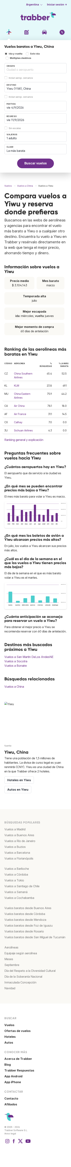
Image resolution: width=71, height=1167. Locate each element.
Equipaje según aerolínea (20, 953)
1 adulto (12, 138)
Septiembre (11, 965)
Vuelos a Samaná (15, 892)
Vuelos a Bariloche (16, 868)
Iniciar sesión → (57, 4)
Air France (20, 414)
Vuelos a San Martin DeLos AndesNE (29, 657)
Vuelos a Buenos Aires (19, 835)
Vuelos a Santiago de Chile (22, 886)
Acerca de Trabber (18, 1059)
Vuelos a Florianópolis (18, 858)
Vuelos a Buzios (15, 847)
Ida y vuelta (15, 53)
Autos (8, 1042)
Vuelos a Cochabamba (19, 898)
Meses (8, 959)
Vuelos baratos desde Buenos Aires (27, 908)
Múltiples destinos (20, 58)
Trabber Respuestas (19, 1070)
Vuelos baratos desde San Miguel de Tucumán (34, 937)
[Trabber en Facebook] (14, 1143)
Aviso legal (10, 1133)
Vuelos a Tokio (14, 880)
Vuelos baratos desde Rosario (24, 931)
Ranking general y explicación (23, 440)
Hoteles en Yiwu (19, 780)
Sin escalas (15, 128)
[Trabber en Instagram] (7, 1143)
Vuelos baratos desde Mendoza (25, 919)
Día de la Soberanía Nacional (23, 976)
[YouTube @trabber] (27, 1143)
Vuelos (9, 1025)
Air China (19, 405)
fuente (7, 745)
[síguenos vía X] (20, 1143)
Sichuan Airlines (23, 430)
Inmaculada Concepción (20, 982)
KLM (16, 385)
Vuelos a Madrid (14, 829)
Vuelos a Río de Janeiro (19, 841)
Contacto (11, 1098)
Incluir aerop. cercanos (21, 78)
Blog (7, 1064)
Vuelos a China (14, 686)
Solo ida (35, 53)
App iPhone (12, 1082)
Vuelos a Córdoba (16, 874)
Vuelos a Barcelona (17, 852)
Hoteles (10, 1037)
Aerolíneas (11, 947)
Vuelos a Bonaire (15, 665)
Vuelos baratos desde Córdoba (24, 914)
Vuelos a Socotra (15, 661)
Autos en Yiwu (17, 789)
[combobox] (35, 68)
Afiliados (10, 1104)
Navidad (9, 988)
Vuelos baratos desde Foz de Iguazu (28, 925)
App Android (13, 1076)
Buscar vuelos (35, 163)
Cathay (18, 422)
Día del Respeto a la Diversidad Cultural (30, 971)
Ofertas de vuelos (17, 1031)
